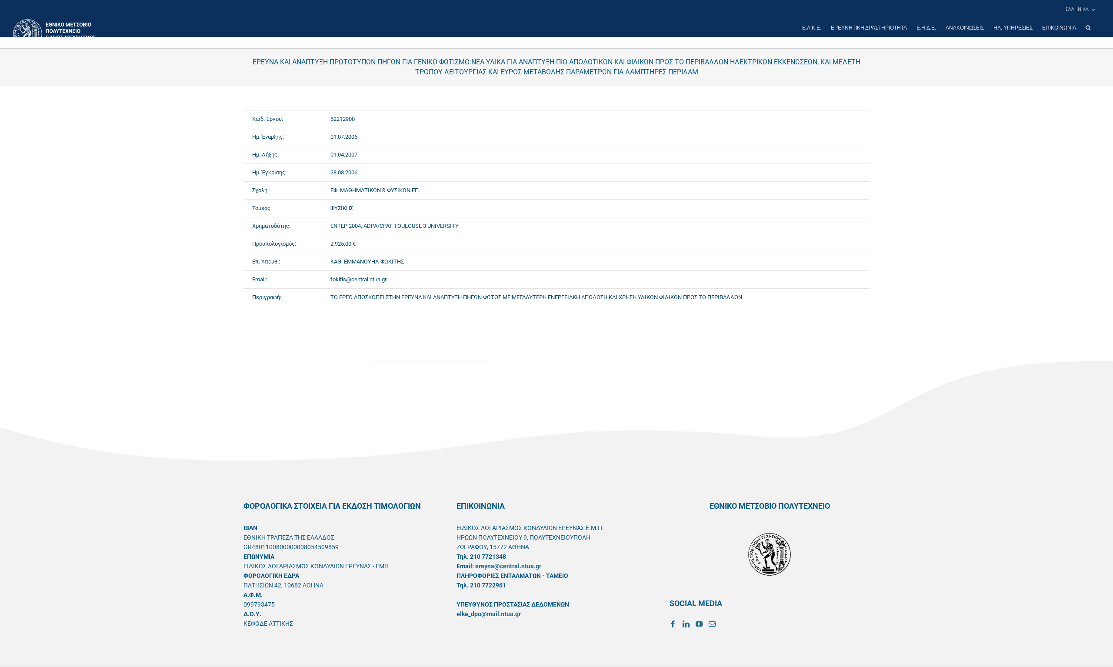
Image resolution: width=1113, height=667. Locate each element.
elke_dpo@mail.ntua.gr (489, 613)
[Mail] (712, 623)
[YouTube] (699, 623)
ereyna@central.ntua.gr (508, 566)
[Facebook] (673, 623)
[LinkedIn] (686, 623)
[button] (1088, 28)
